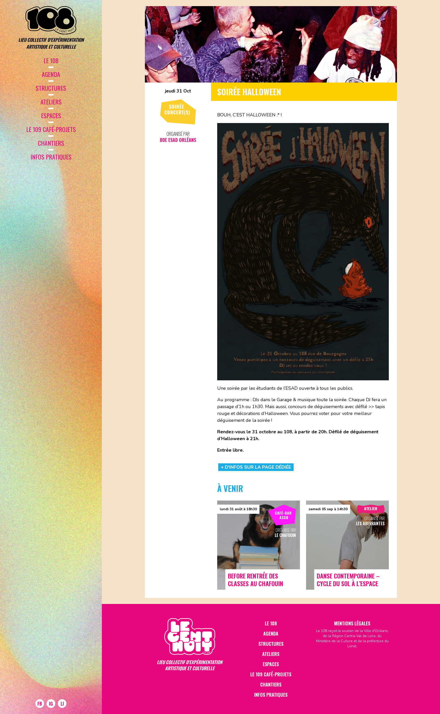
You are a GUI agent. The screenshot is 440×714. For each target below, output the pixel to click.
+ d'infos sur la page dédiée (256, 467)
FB (39, 703)
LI (62, 703)
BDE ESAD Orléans (178, 140)
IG (51, 703)
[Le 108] (50, 20)
